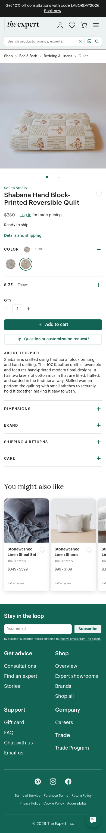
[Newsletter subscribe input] (38, 629)
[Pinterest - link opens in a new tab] (38, 781)
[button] (72, 25)
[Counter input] (53, 309)
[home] (21, 25)
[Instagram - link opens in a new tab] (53, 781)
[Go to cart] (84, 25)
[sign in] (60, 25)
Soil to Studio (15, 188)
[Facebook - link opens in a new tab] (68, 781)
